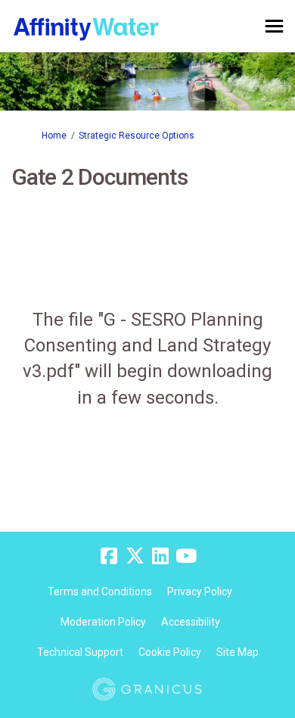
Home (54, 135)
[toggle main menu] (274, 26)
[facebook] (109, 557)
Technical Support (80, 652)
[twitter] (135, 557)
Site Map (237, 652)
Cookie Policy (169, 652)
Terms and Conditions (100, 591)
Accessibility (190, 622)
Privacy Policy (199, 591)
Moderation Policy (103, 622)
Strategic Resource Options (136, 135)
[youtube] (186, 557)
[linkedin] (160, 557)
